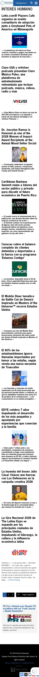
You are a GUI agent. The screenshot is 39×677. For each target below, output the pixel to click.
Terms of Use (20, 663)
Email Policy (30, 663)
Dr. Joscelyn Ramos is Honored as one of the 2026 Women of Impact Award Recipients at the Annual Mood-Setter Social (19, 137)
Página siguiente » (28, 595)
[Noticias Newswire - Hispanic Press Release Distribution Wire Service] (6, 3)
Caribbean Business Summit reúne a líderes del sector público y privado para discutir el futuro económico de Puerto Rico (19, 188)
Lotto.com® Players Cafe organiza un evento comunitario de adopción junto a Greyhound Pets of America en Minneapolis (18, 22)
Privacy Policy (9, 663)
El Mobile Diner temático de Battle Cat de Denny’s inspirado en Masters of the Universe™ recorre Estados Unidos (19, 303)
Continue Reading (14, 580)
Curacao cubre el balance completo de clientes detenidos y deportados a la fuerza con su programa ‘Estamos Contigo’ (19, 251)
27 (18, 595)
